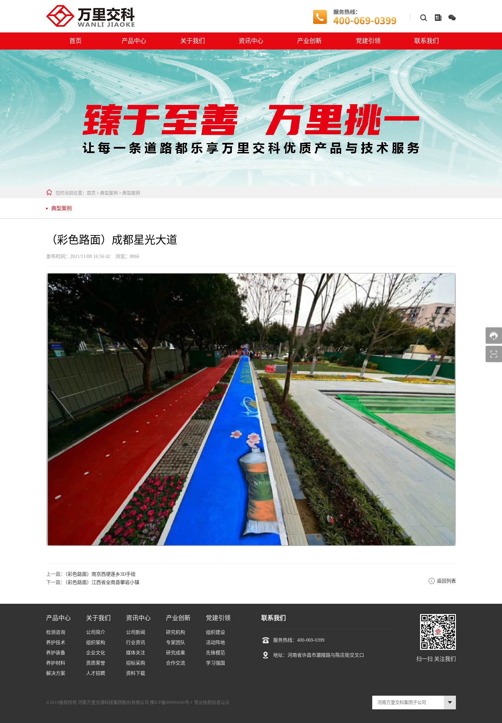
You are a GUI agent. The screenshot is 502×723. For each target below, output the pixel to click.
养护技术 (55, 642)
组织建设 (215, 632)
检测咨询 (55, 632)
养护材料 (55, 663)
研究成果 (175, 652)
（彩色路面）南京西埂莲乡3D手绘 (100, 574)
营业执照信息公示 (211, 702)
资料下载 (135, 673)
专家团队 (175, 642)
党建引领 (368, 41)
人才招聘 (95, 673)
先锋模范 (215, 652)
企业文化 (95, 652)
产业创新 (309, 41)
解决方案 (55, 673)
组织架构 (95, 642)
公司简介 (95, 632)
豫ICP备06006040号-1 (171, 702)
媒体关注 (135, 652)
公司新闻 (135, 632)
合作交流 (175, 663)
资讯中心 (251, 41)
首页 (75, 41)
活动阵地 (215, 642)
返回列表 (442, 581)
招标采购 (135, 663)
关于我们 (192, 41)
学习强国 (215, 663)
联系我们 (426, 41)
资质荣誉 (95, 663)
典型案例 (109, 192)
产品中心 (134, 41)
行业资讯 (135, 642)
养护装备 (55, 652)
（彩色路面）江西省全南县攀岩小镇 (102, 582)
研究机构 (175, 632)
